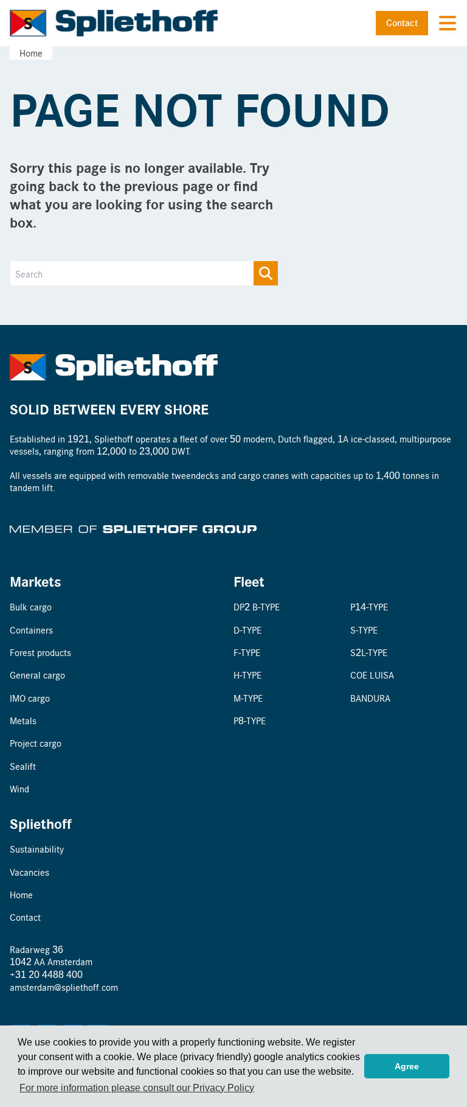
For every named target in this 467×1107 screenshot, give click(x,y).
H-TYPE (247, 674)
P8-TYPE (250, 720)
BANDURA (370, 697)
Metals (23, 720)
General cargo (37, 674)
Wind (19, 788)
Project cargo (35, 742)
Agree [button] (407, 1066)
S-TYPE (364, 629)
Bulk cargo (31, 606)
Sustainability (37, 848)
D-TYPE (247, 629)
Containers (31, 629)
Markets (35, 581)
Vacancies (29, 871)
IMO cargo (30, 697)
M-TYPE (248, 697)
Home (31, 52)
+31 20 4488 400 (46, 974)
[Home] (114, 23)
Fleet (249, 581)
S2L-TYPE (368, 652)
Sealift (23, 766)
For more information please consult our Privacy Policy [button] (136, 1088)
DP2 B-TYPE (257, 606)
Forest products (40, 652)
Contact (402, 22)
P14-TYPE (369, 606)
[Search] (266, 273)
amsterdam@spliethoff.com (64, 986)
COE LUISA (372, 674)
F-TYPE (247, 652)
